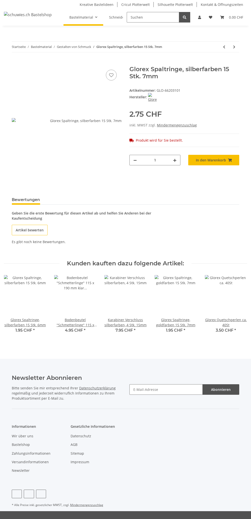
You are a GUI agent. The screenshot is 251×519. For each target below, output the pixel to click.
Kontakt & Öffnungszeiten (222, 4)
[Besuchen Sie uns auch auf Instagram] (41, 494)
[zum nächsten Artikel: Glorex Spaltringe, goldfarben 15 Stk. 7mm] (234, 47)
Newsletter (21, 470)
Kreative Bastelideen (96, 4)
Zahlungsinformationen (31, 453)
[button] (199, 17)
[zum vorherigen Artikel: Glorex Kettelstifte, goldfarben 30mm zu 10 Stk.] (224, 47)
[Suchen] (184, 17)
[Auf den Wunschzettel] (111, 75)
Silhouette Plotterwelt (175, 4)
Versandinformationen (30, 462)
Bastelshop (21, 444)
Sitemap (77, 453)
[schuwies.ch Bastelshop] (28, 14)
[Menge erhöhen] (174, 160)
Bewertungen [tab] (26, 199)
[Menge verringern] (135, 160)
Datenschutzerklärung (97, 388)
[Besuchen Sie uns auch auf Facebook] (17, 494)
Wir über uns (22, 436)
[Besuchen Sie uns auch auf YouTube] (29, 494)
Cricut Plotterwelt (135, 4)
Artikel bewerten (30, 230)
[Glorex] (152, 97)
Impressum (80, 462)
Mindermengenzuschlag (177, 125)
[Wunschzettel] (210, 17)
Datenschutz (81, 436)
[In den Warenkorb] (16, 63)
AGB (74, 444)
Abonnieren (221, 389)
